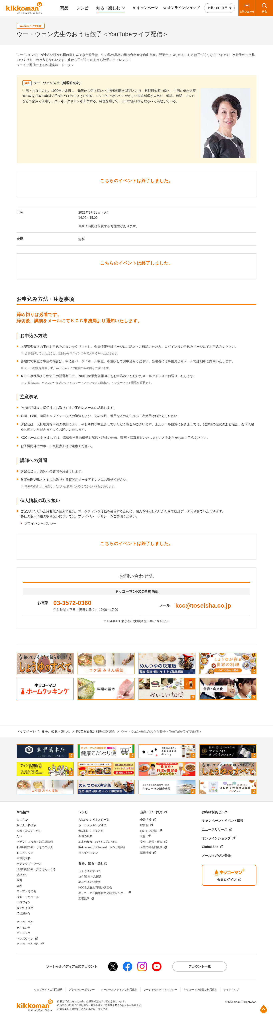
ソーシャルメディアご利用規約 (119, 989)
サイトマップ (231, 989)
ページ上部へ (263, 1009)
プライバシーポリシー (40, 523)
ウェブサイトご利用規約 (48, 989)
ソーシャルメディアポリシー (160, 989)
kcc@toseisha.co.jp (203, 605)
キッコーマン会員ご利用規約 (200, 989)
